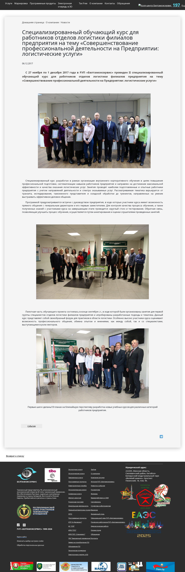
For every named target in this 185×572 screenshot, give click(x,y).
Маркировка (21, 3)
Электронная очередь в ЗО (65, 5)
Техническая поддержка (77, 550)
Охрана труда (96, 530)
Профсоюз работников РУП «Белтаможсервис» (108, 522)
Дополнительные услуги (77, 490)
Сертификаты (96, 502)
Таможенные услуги (75, 478)
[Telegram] (161, 436)
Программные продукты (43, 3)
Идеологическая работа (99, 526)
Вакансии (94, 510)
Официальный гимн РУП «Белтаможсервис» (107, 518)
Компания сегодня (97, 478)
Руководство (95, 490)
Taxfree (93, 469)
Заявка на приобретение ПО (78, 542)
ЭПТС (70, 514)
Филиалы (94, 494)
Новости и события (98, 486)
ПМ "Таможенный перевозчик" (79, 538)
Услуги (8, 3)
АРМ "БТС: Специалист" (76, 534)
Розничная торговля (75, 502)
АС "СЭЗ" (71, 526)
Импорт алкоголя (74, 498)
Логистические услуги (76, 473)
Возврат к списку (15, 456)
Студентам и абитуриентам (101, 506)
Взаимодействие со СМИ (100, 498)
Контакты (110, 3)
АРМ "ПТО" (72, 530)
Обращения (123, 3)
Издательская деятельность (78, 506)
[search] (132, 4)
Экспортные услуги (75, 469)
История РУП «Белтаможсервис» (102, 482)
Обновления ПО (74, 546)
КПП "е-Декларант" (75, 522)
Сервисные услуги (75, 494)
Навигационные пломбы (77, 486)
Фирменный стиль (97, 514)
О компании (96, 3)
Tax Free (83, 3)
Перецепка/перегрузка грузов (79, 510)
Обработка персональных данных (30, 545)
